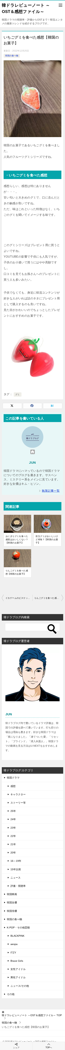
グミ (17, 394)
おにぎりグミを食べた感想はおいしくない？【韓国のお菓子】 (17, 539)
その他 (10, 994)
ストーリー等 (18, 802)
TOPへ (49, 1047)
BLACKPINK (17, 935)
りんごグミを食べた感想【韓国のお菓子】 (17, 572)
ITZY (13, 952)
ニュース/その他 (19, 985)
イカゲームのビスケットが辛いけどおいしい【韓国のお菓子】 (18, 598)
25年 (13, 811)
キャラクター (18, 794)
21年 (13, 844)
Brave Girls (16, 960)
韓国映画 (12, 894)
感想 (13, 786)
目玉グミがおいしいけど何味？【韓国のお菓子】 (47, 539)
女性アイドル (18, 969)
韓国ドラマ (13, 777)
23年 (13, 827)
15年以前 (15, 869)
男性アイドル (18, 977)
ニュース (15, 877)
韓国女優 (12, 902)
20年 (13, 852)
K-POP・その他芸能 (18, 927)
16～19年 (15, 860)
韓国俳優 (12, 910)
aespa (14, 944)
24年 (13, 819)
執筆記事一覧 (51, 490)
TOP (32, 1015)
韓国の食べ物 (11, 55)
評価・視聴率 (18, 885)
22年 (13, 836)
